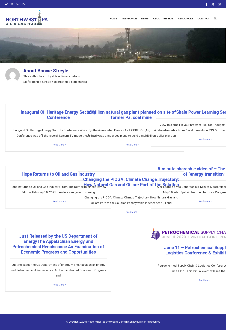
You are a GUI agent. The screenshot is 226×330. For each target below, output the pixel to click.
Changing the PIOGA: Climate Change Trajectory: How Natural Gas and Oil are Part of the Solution (131, 182)
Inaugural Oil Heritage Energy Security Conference (58, 115)
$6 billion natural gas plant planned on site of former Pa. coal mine (131, 115)
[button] (215, 18)
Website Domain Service (123, 321)
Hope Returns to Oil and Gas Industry (58, 174)
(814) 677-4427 (17, 4)
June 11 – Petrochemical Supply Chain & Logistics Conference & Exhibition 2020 (204, 234)
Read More (58, 144)
